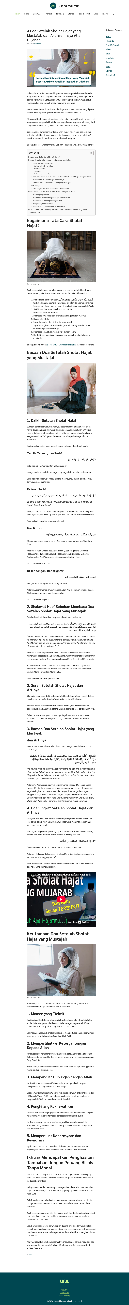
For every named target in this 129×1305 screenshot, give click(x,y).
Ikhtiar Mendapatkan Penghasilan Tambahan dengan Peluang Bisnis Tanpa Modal (58, 211)
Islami (17, 13)
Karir (108, 53)
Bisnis (26, 13)
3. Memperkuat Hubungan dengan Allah (46, 200)
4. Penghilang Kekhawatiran (42, 203)
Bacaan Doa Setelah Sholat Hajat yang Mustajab (50, 160)
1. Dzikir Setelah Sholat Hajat (42, 163)
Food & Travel (84, 13)
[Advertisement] (10, 84)
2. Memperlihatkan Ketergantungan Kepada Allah (50, 197)
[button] (113, 13)
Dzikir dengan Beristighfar (43, 174)
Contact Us (64, 1292)
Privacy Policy (64, 1295)
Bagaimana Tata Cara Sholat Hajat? (44, 157)
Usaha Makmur (68, 6)
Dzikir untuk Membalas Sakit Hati (62, 344)
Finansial (48, 13)
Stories (71, 13)
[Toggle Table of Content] (90, 153)
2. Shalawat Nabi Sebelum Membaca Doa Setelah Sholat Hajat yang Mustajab (61, 177)
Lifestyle (37, 13)
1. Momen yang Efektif (40, 194)
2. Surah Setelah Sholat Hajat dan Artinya (47, 179)
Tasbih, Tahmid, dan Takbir (43, 166)
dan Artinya (36, 185)
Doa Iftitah (37, 171)
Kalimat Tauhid (39, 168)
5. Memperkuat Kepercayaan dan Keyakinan (48, 206)
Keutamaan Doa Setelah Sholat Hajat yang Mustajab (51, 191)
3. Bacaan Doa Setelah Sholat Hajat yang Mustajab (51, 182)
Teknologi (60, 13)
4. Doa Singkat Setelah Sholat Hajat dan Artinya (50, 188)
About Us (64, 1289)
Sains (96, 13)
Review (105, 13)
